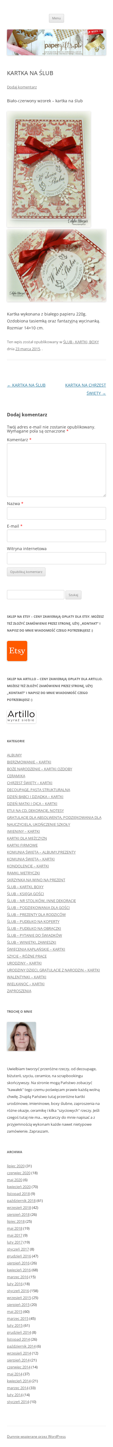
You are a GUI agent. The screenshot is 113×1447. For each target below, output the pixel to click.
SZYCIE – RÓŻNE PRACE (27, 956)
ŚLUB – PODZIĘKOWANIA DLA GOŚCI (38, 907)
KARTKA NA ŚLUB (26, 385)
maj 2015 (14, 1311)
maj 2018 (14, 1228)
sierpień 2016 (18, 1263)
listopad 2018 (18, 1193)
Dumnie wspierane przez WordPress (36, 1436)
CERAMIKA (16, 775)
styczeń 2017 (18, 1249)
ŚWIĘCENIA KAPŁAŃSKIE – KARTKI (36, 949)
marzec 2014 (17, 1387)
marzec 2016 (17, 1276)
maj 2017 (14, 1235)
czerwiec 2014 (18, 1367)
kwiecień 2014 (19, 1380)
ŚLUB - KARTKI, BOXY (81, 341)
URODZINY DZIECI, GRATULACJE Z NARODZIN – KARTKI (53, 970)
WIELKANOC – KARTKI (26, 983)
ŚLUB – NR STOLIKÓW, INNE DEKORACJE (41, 900)
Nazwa (15, 503)
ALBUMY (14, 755)
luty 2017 (15, 1242)
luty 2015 (15, 1325)
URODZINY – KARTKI (24, 963)
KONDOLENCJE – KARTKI (28, 866)
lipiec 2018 (16, 1221)
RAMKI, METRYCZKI (23, 872)
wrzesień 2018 (19, 1207)
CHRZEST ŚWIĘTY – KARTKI (29, 782)
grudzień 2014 (19, 1332)
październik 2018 (21, 1200)
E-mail (15, 526)
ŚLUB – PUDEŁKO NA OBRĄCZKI (34, 928)
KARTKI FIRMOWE (22, 845)
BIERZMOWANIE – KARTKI (29, 762)
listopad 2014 (18, 1339)
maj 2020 (14, 1179)
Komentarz (19, 439)
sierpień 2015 (18, 1304)
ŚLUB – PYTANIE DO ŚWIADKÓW (34, 935)
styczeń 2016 (18, 1290)
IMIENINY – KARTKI (23, 831)
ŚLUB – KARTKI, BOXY (25, 886)
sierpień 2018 (18, 1214)
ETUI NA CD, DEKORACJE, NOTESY (35, 810)
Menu (56, 18)
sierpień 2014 (18, 1360)
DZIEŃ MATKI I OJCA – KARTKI (32, 803)
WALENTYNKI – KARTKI (26, 976)
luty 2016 (15, 1283)
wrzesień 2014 (19, 1353)
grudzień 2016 (19, 1256)
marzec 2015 (17, 1318)
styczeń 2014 (18, 1401)
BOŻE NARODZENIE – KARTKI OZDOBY (39, 768)
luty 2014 (15, 1394)
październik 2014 (21, 1346)
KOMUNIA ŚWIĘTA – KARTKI (31, 859)
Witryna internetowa (27, 548)
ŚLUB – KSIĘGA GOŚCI (25, 893)
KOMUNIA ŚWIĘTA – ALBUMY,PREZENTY (41, 852)
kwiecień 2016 (19, 1269)
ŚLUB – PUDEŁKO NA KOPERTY (33, 921)
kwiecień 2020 (19, 1186)
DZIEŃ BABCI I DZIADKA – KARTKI (35, 796)
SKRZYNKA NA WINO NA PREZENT (36, 879)
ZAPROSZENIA (19, 990)
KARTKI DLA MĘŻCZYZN (27, 838)
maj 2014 (14, 1373)
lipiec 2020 (16, 1165)
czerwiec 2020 (18, 1172)
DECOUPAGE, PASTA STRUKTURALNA (38, 789)
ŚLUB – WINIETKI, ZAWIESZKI (31, 942)
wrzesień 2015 (19, 1297)
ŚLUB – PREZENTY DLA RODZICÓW (36, 914)
